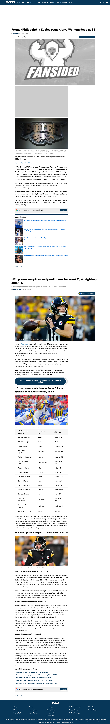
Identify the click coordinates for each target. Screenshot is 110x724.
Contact (31, 707)
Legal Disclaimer (34, 713)
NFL (18, 2)
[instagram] (103, 2)
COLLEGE (50, 2)
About (15, 707)
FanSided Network (75, 707)
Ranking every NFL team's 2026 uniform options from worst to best (36, 683)
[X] (100, 2)
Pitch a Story (50, 710)
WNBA (44, 2)
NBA (28, 2)
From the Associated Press (24, 163)
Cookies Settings (74, 713)
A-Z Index (91, 707)
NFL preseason (25, 344)
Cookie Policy (17, 713)
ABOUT (70, 2)
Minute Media (10, 719)
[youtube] (107, 2)
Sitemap (16, 710)
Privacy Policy (73, 710)
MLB (23, 2)
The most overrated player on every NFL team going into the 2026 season (38, 675)
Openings (49, 707)
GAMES (64, 2)
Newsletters (33, 710)
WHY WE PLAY (36, 2)
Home (16, 266)
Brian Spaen (17, 33)
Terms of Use (92, 710)
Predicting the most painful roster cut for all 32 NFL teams (34, 680)
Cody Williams (17, 289)
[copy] (24, 37)
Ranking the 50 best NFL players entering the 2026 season (34, 677)
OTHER (58, 2)
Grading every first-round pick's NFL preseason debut (32, 672)
